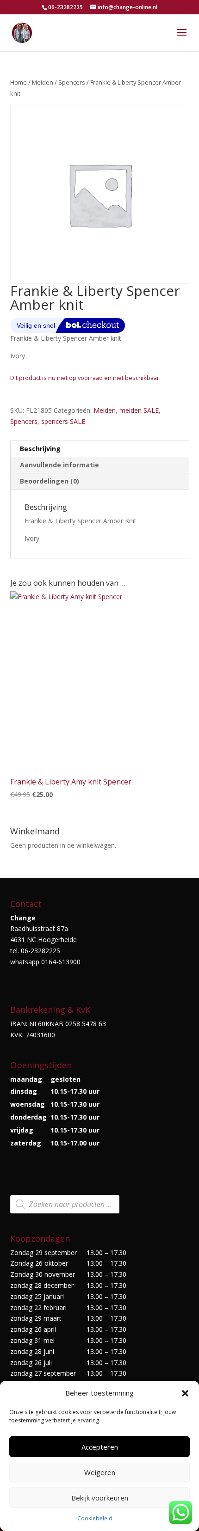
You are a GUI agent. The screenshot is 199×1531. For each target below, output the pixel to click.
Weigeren (99, 1472)
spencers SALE (63, 421)
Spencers (71, 82)
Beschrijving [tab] (40, 448)
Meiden (42, 82)
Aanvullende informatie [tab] (59, 464)
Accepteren (99, 1446)
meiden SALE (139, 410)
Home (18, 82)
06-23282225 (65, 7)
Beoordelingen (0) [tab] (49, 481)
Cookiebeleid (94, 1518)
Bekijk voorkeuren (99, 1497)
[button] (185, 1393)
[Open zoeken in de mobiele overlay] (64, 1204)
